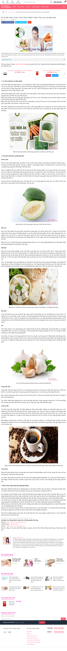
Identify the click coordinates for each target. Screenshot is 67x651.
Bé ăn (14, 6)
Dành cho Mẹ (44, 6)
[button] (2, 73)
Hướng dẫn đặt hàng (32, 638)
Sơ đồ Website (30, 644)
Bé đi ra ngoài (35, 6)
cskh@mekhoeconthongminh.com (15, 526)
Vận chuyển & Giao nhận (33, 640)
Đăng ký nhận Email (8, 622)
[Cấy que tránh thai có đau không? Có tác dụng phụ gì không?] (50, 563)
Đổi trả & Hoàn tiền (32, 635)
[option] (17, 72)
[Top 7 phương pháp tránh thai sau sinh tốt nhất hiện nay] (28, 563)
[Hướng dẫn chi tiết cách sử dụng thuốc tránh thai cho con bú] (6, 563)
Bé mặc (28, 6)
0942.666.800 (14, 524)
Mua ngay (48, 75)
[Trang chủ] (3, 11)
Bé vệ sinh (21, 6)
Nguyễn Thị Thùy (6, 19)
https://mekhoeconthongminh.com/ (16, 522)
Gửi (63, 619)
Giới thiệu (29, 631)
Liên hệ (29, 633)
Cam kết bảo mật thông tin (34, 642)
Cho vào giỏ (55, 75)
